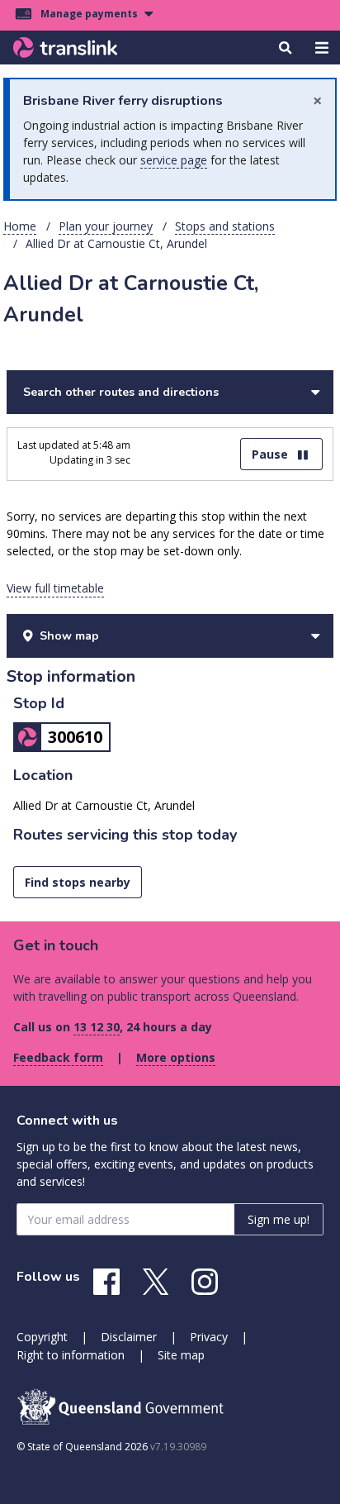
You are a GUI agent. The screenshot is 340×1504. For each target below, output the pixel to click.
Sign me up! (278, 1219)
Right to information (71, 1355)
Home (19, 226)
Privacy (209, 1337)
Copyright (42, 1337)
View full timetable (55, 588)
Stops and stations (225, 226)
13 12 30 (96, 1027)
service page (173, 160)
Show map (69, 636)
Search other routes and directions (121, 392)
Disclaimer (129, 1337)
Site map (181, 1355)
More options (175, 1057)
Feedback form (58, 1057)
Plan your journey (106, 226)
